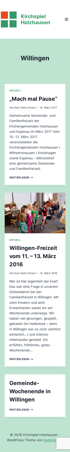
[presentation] (35, 213)
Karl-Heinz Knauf (25, 107)
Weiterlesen (21, 177)
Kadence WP (53, 440)
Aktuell (15, 90)
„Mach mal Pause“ (33, 98)
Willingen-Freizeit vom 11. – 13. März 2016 (33, 256)
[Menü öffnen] (66, 19)
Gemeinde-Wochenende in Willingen (30, 391)
